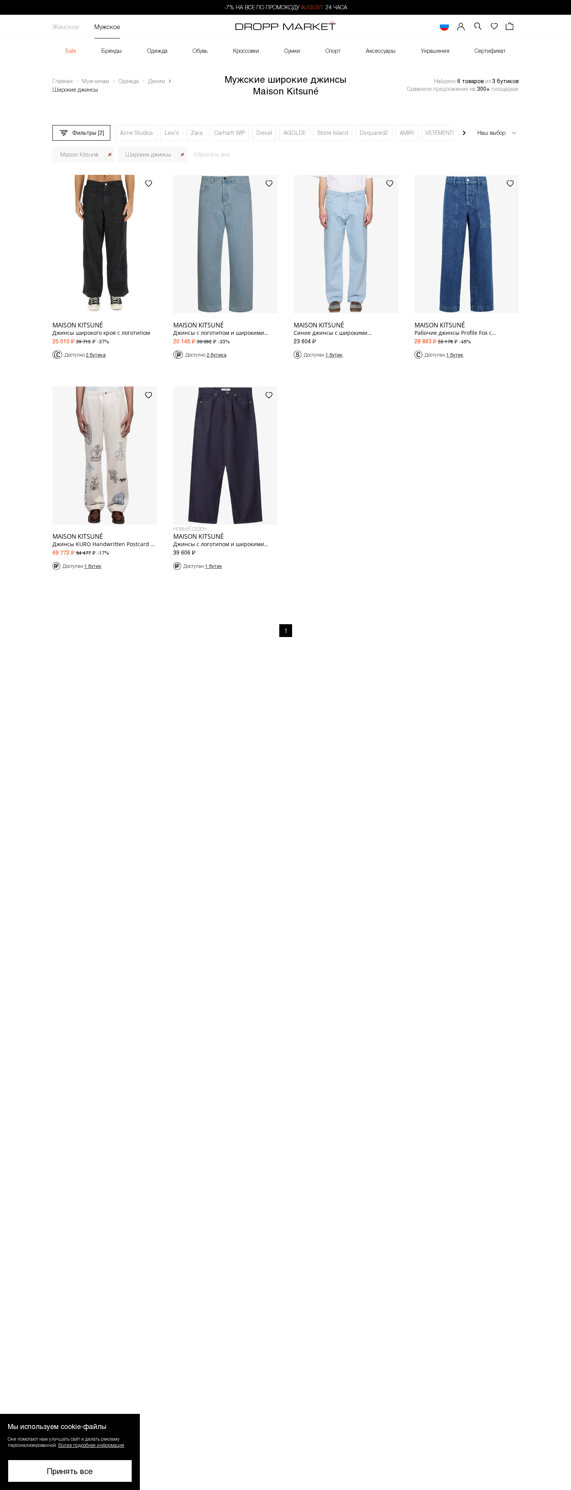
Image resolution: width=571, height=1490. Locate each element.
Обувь (200, 50)
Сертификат (490, 50)
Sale (70, 50)
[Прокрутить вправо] (464, 133)
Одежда (157, 50)
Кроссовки (246, 50)
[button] (70, 1452)
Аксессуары (380, 50)
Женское (65, 26)
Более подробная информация (91, 1445)
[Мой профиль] (461, 26)
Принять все (70, 1471)
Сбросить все (212, 154)
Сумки (292, 50)
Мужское (107, 26)
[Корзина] (510, 26)
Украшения (435, 50)
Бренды (111, 50)
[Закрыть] (110, 155)
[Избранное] (494, 26)
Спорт (333, 50)
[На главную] (285, 26)
